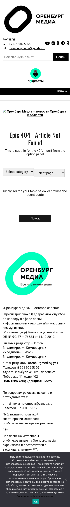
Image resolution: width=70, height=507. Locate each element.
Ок (36, 501)
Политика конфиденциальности (28, 381)
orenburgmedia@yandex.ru (27, 48)
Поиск (60, 57)
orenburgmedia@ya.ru (44, 363)
